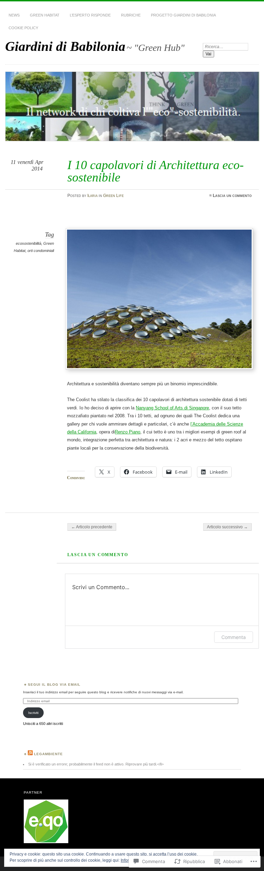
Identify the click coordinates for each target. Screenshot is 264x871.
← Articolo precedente (91, 527)
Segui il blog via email (54, 684)
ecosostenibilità (28, 243)
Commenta (233, 637)
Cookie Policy (23, 28)
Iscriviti (33, 713)
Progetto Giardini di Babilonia (183, 15)
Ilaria (92, 195)
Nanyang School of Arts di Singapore (172, 407)
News (14, 15)
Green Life (113, 195)
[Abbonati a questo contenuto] (30, 754)
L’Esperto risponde (90, 15)
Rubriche (131, 15)
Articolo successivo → (227, 527)
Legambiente (48, 754)
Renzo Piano (127, 431)
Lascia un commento (232, 195)
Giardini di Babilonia (65, 46)
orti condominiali (41, 251)
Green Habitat (44, 15)
